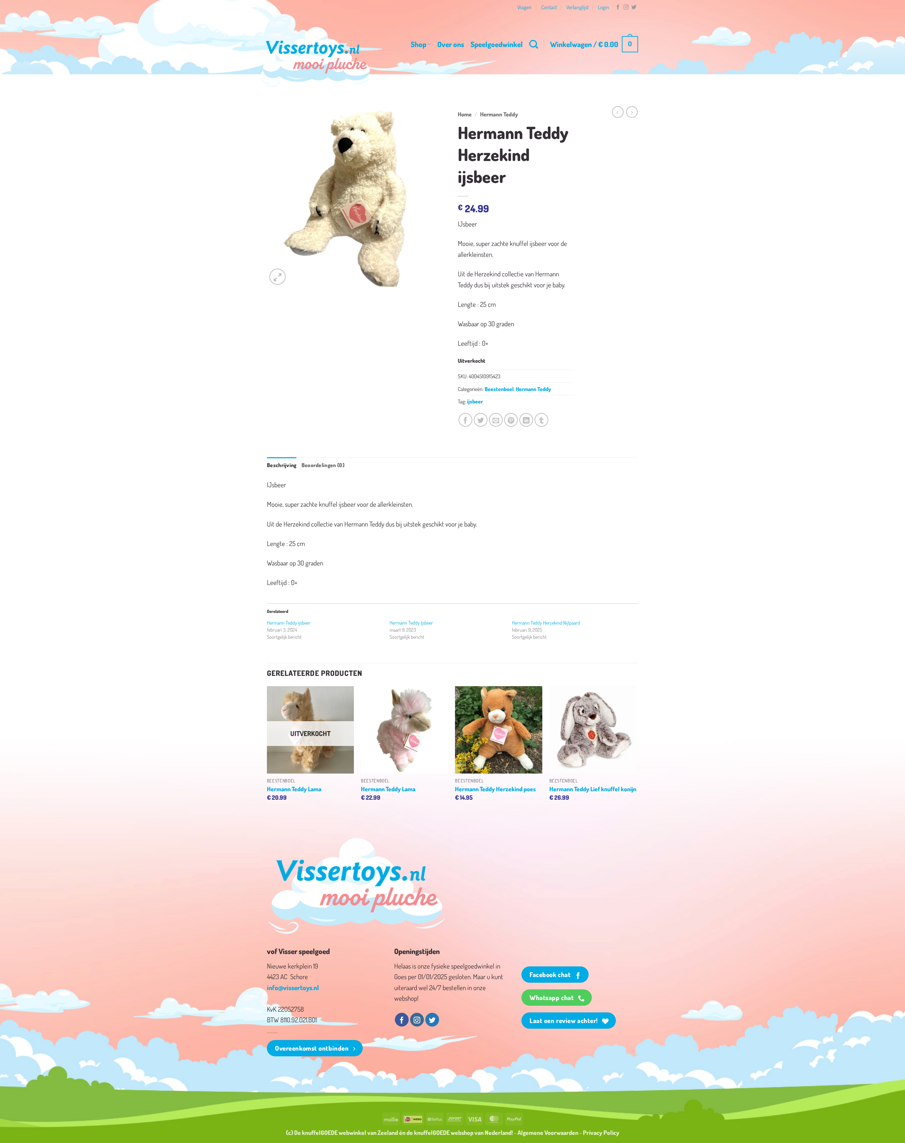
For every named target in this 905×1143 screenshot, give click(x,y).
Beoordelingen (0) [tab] (323, 465)
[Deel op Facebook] (465, 420)
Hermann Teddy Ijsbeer (411, 623)
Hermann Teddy (499, 114)
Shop (418, 44)
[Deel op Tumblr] (541, 420)
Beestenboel (499, 388)
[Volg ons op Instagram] (626, 7)
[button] (594, 44)
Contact (549, 7)
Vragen (524, 7)
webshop (462, 1132)
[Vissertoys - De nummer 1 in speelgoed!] (316, 57)
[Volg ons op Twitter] (633, 7)
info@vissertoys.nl (293, 987)
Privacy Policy (601, 1132)
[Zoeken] (533, 44)
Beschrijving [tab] (282, 465)
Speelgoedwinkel (497, 44)
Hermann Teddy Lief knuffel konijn (592, 789)
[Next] (636, 750)
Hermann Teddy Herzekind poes (495, 789)
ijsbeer (475, 401)
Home (465, 114)
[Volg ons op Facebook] (617, 7)
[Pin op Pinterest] (511, 420)
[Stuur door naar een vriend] (496, 420)
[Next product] (618, 112)
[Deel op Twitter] (480, 420)
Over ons (450, 44)
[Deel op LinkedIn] (526, 420)
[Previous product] (632, 112)
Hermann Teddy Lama (294, 789)
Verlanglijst (577, 7)
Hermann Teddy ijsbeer (288, 623)
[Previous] (267, 750)
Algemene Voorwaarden (548, 1132)
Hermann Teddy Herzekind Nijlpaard (546, 623)
